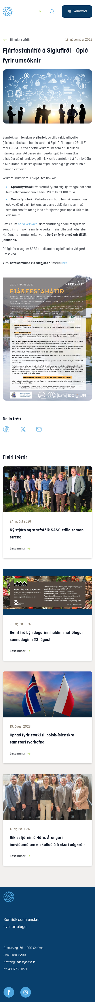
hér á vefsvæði (28, 224)
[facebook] (6, 429)
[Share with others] (39, 429)
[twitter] (23, 429)
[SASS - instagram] (25, 992)
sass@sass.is (26, 962)
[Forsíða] (8, 11)
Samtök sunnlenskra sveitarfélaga (22, 923)
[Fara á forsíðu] (47, 897)
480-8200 (18, 955)
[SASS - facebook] (9, 992)
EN (39, 11)
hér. (65, 263)
